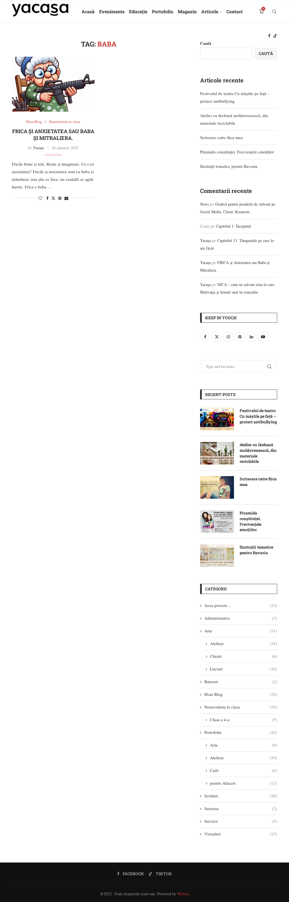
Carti (243, 770)
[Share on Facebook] (47, 198)
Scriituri (240, 795)
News (204, 204)
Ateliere (243, 643)
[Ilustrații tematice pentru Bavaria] (217, 555)
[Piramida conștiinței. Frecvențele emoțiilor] (217, 521)
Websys (183, 893)
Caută (266, 53)
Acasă (88, 11)
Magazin (187, 11)
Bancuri (240, 681)
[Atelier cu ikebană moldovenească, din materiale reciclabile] (217, 453)
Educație (138, 11)
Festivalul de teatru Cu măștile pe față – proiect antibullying (258, 416)
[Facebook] (269, 36)
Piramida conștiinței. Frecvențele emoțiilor (237, 152)
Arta (240, 630)
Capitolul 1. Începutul (233, 226)
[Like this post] (40, 198)
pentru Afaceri (243, 783)
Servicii (240, 821)
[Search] (274, 11)
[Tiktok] (275, 36)
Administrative (240, 618)
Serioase (240, 808)
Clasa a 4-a (243, 719)
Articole (209, 11)
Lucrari (243, 669)
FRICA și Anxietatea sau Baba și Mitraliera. (53, 134)
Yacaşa (38, 147)
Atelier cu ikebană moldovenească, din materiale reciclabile (258, 453)
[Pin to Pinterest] (60, 198)
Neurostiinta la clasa (240, 707)
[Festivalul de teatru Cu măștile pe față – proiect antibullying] (217, 419)
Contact (234, 11)
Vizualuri (240, 834)
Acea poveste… (240, 605)
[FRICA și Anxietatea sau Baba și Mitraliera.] (53, 84)
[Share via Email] (66, 198)
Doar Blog (240, 694)
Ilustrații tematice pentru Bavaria (228, 166)
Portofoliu (162, 11)
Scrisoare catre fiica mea (221, 137)
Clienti (243, 656)
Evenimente (111, 11)
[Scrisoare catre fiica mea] (217, 487)
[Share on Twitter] (53, 198)
